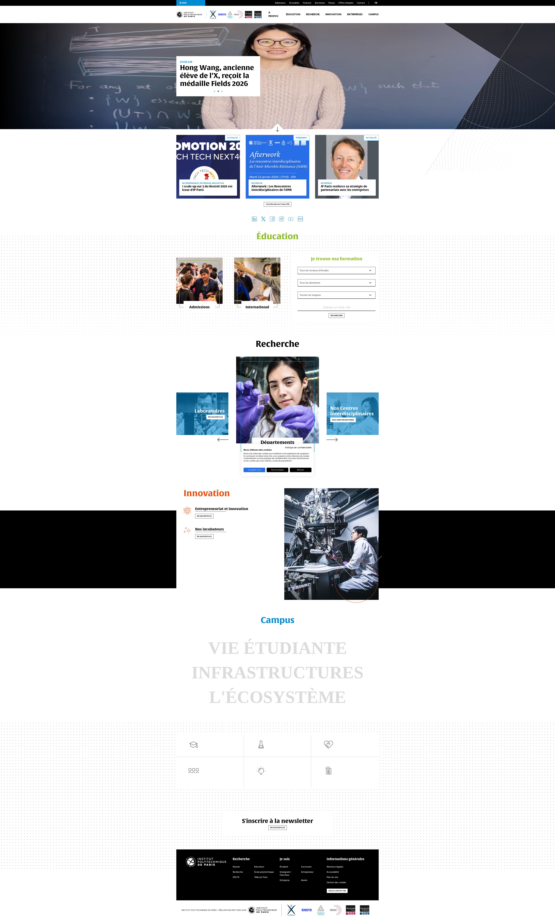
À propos (273, 14)
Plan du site (332, 877)
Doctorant (306, 866)
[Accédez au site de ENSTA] (307, 910)
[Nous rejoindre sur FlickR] (300, 219)
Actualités (294, 2)
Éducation (293, 14)
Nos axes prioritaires (343, 419)
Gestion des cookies (336, 882)
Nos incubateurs (209, 529)
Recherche (313, 14)
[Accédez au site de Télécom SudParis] (365, 910)
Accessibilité (333, 872)
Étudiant (284, 866)
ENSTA (236, 877)
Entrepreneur (307, 872)
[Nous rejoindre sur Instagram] (281, 218)
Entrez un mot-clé (336, 307)
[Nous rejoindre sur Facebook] (272, 218)
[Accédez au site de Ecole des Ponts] (320, 910)
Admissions (280, 2)
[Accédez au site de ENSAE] (335, 910)
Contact (361, 2)
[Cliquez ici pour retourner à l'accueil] (189, 15)
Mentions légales (335, 866)
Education (259, 866)
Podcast (307, 2)
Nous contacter (337, 890)
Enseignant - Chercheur (286, 873)
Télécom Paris (261, 877)
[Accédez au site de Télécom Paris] (351, 910)
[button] (190, 3)
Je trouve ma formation (336, 258)
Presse (331, 2)
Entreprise (284, 880)
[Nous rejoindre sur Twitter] (263, 219)
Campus (373, 14)
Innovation (333, 14)
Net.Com (236, 910)
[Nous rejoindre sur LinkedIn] (254, 218)
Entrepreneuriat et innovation (221, 509)
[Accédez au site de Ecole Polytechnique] (291, 910)
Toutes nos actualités (277, 204)
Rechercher (337, 315)
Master (236, 866)
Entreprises (355, 14)
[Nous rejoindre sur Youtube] (290, 219)
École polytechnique (264, 872)
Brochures (320, 2)
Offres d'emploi (345, 2)
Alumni (304, 880)
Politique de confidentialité (298, 447)
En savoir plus (215, 417)
